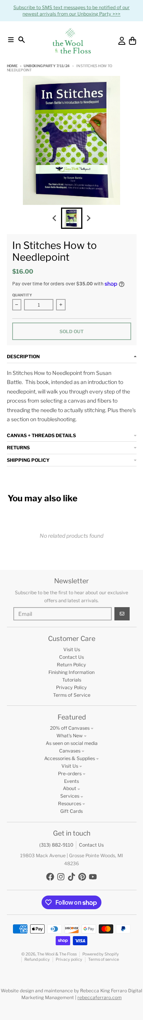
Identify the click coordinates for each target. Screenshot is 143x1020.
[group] (71, 218)
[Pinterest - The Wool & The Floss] (82, 877)
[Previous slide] (55, 218)
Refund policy (37, 959)
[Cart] (133, 41)
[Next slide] (88, 218)
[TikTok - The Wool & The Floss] (71, 877)
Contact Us (91, 845)
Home (12, 66)
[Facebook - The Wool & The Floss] (50, 877)
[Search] (22, 40)
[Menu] (11, 40)
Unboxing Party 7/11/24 (47, 66)
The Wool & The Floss (57, 954)
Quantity (22, 295)
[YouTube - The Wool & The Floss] (93, 877)
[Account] (122, 41)
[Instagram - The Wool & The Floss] (61, 877)
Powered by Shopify (100, 954)
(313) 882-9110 (56, 845)
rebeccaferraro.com (99, 997)
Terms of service (103, 959)
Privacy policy (69, 959)
